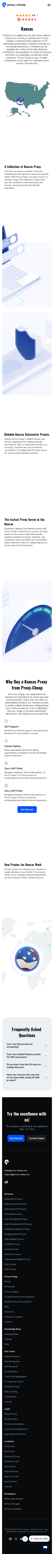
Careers (8, 1322)
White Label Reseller (13, 1499)
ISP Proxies (9, 1286)
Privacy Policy (10, 1419)
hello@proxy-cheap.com (15, 1170)
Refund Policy (10, 1414)
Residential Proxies (13, 1214)
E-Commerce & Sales (14, 1381)
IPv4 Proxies (10, 1264)
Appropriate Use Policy (15, 1434)
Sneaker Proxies (12, 1386)
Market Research (12, 1356)
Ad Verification (11, 1371)
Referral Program (12, 1504)
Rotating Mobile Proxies (15, 1234)
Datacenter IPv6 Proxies (15, 1209)
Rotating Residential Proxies (17, 1229)
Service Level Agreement (16, 1429)
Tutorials (8, 1339)
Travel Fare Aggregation (15, 1376)
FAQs (6, 1344)
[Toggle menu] (49, 5)
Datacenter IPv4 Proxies (15, 1204)
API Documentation (13, 1509)
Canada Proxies (11, 1461)
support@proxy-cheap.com (17, 1174)
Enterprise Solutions (13, 1317)
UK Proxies (9, 1451)
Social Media (10, 1396)
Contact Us (9, 1312)
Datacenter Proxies (13, 1199)
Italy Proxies (10, 1466)
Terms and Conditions (14, 1424)
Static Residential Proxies (15, 1219)
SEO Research (11, 1366)
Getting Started (11, 1334)
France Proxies (11, 1471)
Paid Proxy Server (12, 1254)
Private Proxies (11, 1249)
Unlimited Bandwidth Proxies (17, 1259)
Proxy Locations (11, 1291)
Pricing (7, 1281)
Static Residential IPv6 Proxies (18, 1224)
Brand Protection (12, 1361)
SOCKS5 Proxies (12, 1244)
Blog (6, 1307)
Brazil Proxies (10, 1481)
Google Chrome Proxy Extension (19, 1296)
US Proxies (9, 1446)
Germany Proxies (12, 1456)
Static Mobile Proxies (14, 1239)
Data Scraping (10, 1391)
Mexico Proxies (11, 1476)
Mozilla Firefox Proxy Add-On (18, 1301)
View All (8, 1401)
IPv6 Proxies (10, 1269)
